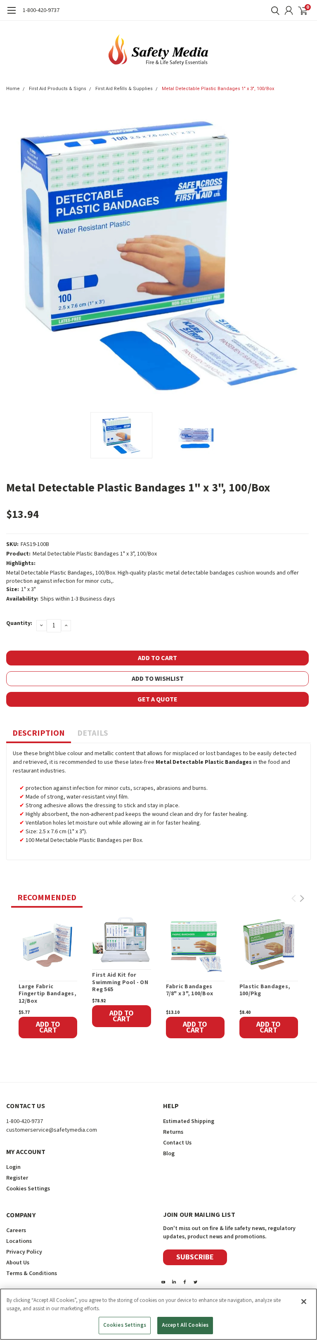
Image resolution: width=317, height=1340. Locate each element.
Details (92, 733)
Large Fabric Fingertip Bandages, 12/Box (47, 994)
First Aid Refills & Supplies (124, 88)
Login (13, 1167)
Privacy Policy (24, 1252)
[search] (273, 10)
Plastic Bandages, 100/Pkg (264, 990)
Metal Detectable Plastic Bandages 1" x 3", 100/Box (218, 88)
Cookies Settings (124, 1325)
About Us (17, 1263)
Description (38, 733)
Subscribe (195, 1257)
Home (13, 88)
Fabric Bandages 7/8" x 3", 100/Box (189, 990)
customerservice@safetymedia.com (51, 1130)
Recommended (46, 898)
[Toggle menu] (11, 14)
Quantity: (19, 623)
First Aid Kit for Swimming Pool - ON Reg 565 (120, 983)
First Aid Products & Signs (57, 88)
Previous (14, 255)
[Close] (304, 1301)
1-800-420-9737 (41, 10)
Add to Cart (48, 1027)
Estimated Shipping (188, 1121)
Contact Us (177, 1143)
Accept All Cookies (185, 1325)
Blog (169, 1153)
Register (17, 1178)
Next (302, 255)
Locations (19, 1241)
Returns (173, 1132)
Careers (16, 1230)
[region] (158, 1314)
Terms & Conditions (31, 1273)
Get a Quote (157, 699)
